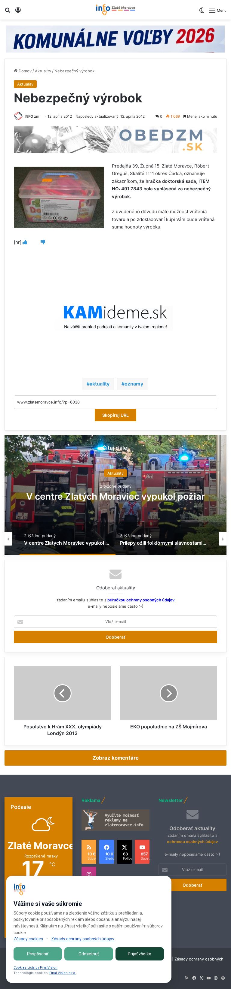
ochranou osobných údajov (192, 841)
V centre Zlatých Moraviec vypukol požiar (115, 496)
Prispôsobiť (37, 953)
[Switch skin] (202, 12)
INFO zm (32, 116)
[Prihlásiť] (18, 12)
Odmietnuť (89, 953)
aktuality (99, 384)
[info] (115, 9)
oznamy (134, 384)
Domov (24, 70)
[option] (115, 495)
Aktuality (43, 70)
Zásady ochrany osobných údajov (82, 938)
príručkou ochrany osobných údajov (140, 599)
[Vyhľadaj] (8, 12)
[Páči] (25, 242)
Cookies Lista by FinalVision (35, 967)
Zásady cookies (28, 938)
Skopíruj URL (115, 415)
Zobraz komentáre (116, 758)
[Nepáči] (43, 242)
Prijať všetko (139, 953)
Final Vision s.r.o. (62, 973)
